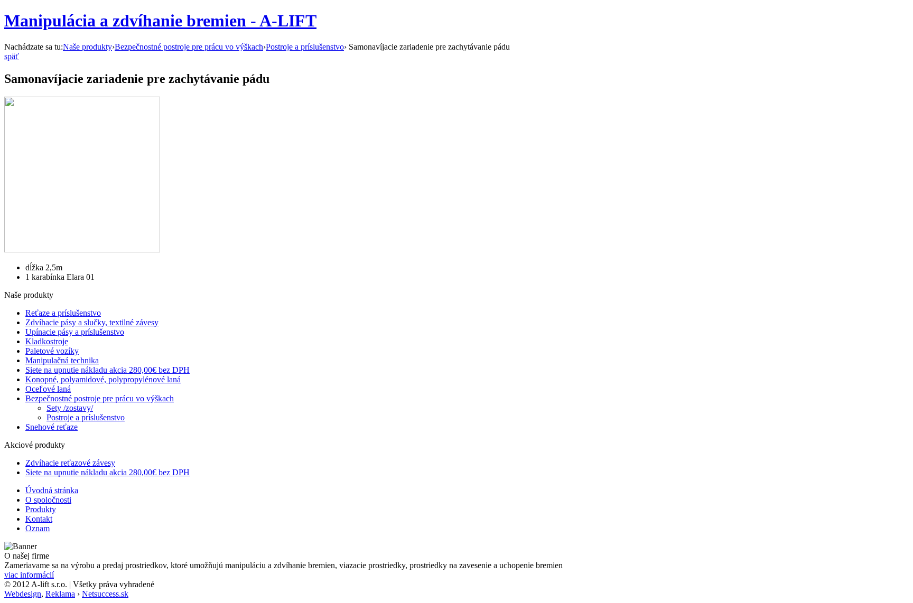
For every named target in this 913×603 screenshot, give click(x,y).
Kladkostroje (46, 341)
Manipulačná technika (62, 360)
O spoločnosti (48, 499)
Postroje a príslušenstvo (305, 46)
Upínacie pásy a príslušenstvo (74, 331)
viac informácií (29, 574)
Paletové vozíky (52, 350)
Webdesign (22, 593)
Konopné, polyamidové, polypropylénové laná (103, 379)
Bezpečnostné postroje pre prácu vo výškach (189, 46)
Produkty (40, 509)
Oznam (37, 528)
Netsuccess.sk (105, 593)
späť (11, 56)
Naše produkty (87, 46)
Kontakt (38, 518)
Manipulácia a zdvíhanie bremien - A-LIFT (160, 20)
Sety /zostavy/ (69, 407)
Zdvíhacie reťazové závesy (70, 462)
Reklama (60, 593)
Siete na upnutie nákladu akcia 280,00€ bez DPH (107, 369)
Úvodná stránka (51, 490)
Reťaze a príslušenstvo (63, 312)
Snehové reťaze (51, 426)
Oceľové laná (48, 388)
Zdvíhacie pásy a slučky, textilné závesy (92, 322)
